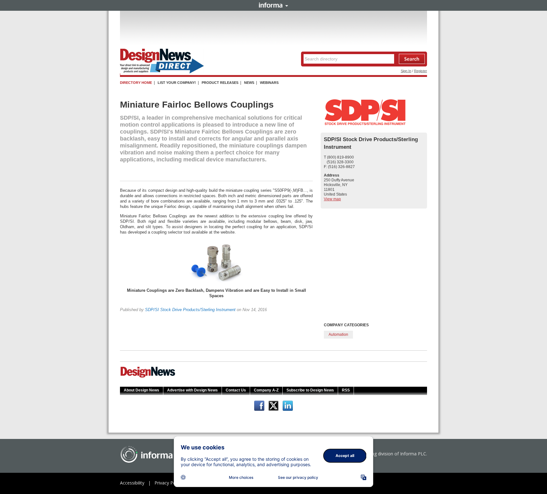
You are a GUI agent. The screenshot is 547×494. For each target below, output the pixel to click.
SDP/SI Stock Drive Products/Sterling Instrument (190, 309)
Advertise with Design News (192, 390)
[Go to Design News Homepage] (148, 377)
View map (332, 199)
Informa (273, 5)
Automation (338, 334)
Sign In (406, 71)
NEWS (249, 82)
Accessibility (132, 483)
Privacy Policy (168, 483)
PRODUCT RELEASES (220, 82)
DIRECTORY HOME (136, 82)
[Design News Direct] (162, 72)
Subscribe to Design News (310, 390)
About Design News (141, 390)
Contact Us (236, 390)
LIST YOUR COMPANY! (177, 82)
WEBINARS (269, 82)
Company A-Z (266, 390)
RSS (346, 390)
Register (420, 71)
